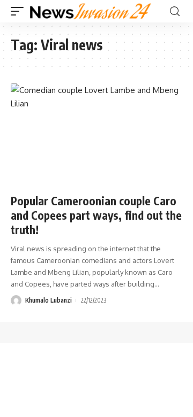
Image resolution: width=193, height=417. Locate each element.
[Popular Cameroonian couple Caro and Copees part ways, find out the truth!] (96, 134)
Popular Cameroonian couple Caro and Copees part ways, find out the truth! (96, 215)
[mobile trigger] (20, 11)
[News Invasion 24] (91, 11)
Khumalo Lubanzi (48, 300)
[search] (174, 11)
